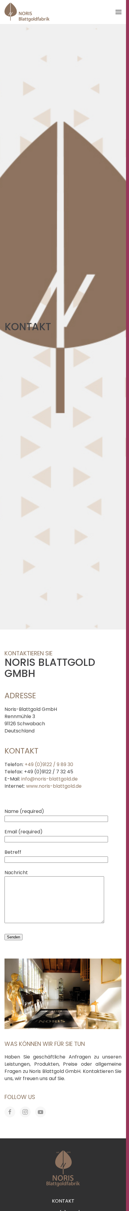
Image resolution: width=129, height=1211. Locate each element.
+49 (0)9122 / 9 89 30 (49, 764)
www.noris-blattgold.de (54, 786)
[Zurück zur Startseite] (27, 12)
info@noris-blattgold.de (49, 778)
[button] (119, 12)
